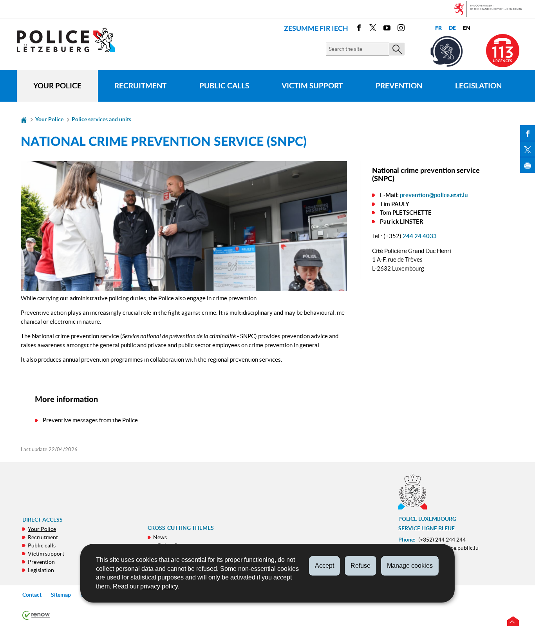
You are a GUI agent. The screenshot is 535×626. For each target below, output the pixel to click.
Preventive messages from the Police (90, 420)
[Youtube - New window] (386, 29)
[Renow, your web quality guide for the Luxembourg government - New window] (36, 614)
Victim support (312, 85)
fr (438, 28)
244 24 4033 (420, 236)
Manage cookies (410, 565)
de (452, 28)
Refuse (361, 565)
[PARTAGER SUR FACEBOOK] (527, 133)
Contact (32, 595)
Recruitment (140, 85)
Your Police (57, 85)
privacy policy (159, 586)
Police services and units (101, 119)
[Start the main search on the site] (397, 49)
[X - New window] (372, 29)
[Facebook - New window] (358, 29)
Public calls (224, 85)
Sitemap (61, 595)
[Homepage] (24, 119)
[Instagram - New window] (401, 29)
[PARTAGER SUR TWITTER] (527, 149)
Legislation (478, 85)
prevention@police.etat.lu (434, 195)
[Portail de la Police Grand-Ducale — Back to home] (71, 39)
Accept (324, 565)
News (160, 537)
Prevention (399, 85)
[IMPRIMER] (527, 165)
